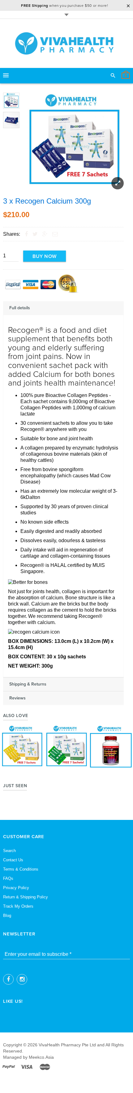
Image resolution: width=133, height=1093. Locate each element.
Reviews (17, 698)
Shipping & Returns (27, 684)
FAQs (8, 878)
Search (9, 850)
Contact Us (13, 860)
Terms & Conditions (20, 869)
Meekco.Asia (41, 1057)
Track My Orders (18, 906)
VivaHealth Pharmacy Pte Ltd (67, 1044)
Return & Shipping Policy (25, 897)
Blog (7, 915)
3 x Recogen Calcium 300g (47, 201)
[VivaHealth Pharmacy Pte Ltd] (66, 43)
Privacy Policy (16, 887)
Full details (19, 308)
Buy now (44, 256)
